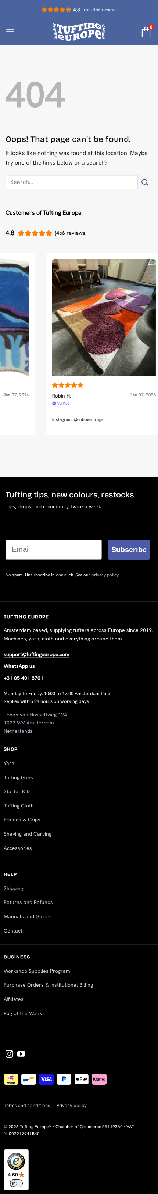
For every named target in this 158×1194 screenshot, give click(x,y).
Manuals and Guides (28, 916)
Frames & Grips (22, 819)
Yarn (9, 763)
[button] (10, 32)
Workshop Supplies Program (37, 971)
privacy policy (105, 575)
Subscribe (129, 550)
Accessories (18, 848)
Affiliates (14, 999)
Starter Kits (17, 791)
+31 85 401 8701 (23, 678)
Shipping (13, 888)
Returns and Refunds (28, 902)
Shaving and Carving (27, 833)
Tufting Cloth (19, 805)
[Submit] (145, 182)
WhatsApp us (19, 666)
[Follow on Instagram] (9, 1054)
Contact (13, 930)
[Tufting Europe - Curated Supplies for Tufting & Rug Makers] (79, 32)
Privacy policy (72, 1105)
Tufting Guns (18, 777)
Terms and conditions (27, 1105)
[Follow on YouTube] (21, 1054)
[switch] (16, 1183)
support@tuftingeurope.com (36, 654)
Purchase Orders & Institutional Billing (48, 985)
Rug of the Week (23, 1013)
